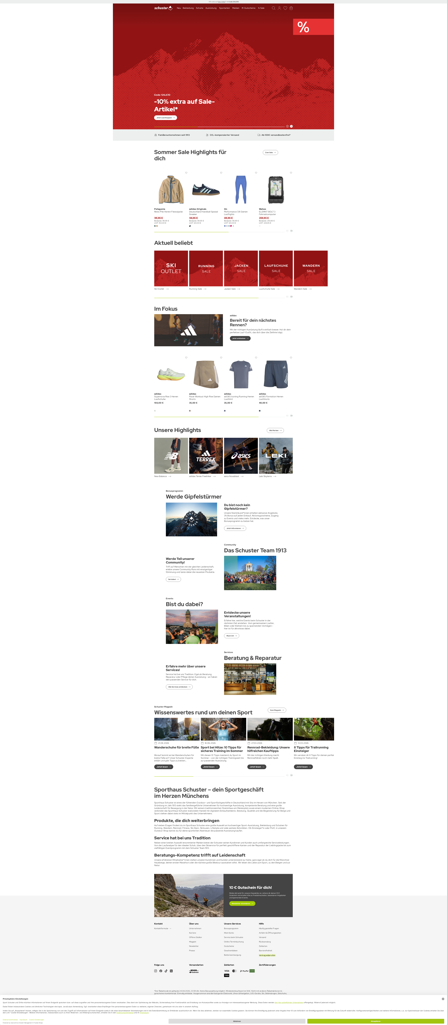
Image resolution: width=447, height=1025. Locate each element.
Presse (192, 950)
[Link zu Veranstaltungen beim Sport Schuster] (192, 626)
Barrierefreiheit (265, 950)
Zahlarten (263, 946)
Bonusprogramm (231, 928)
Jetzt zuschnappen (164, 118)
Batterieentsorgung (232, 955)
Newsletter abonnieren (241, 903)
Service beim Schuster (233, 937)
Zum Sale (269, 152)
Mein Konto (229, 933)
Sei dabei (172, 579)
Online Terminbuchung (234, 941)
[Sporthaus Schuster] (163, 8)
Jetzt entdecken (238, 338)
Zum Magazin (275, 710)
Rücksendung (265, 941)
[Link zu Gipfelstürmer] (191, 519)
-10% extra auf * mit (223, 2)
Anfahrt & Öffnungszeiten (270, 933)
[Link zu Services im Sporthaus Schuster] (250, 679)
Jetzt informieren (234, 528)
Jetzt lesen (162, 766)
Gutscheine (229, 946)
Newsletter (194, 946)
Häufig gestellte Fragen (269, 928)
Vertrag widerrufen (267, 955)
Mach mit (230, 636)
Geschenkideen (231, 950)
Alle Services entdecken (177, 687)
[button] (287, 126)
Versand (262, 937)
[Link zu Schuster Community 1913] (250, 572)
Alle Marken (274, 430)
